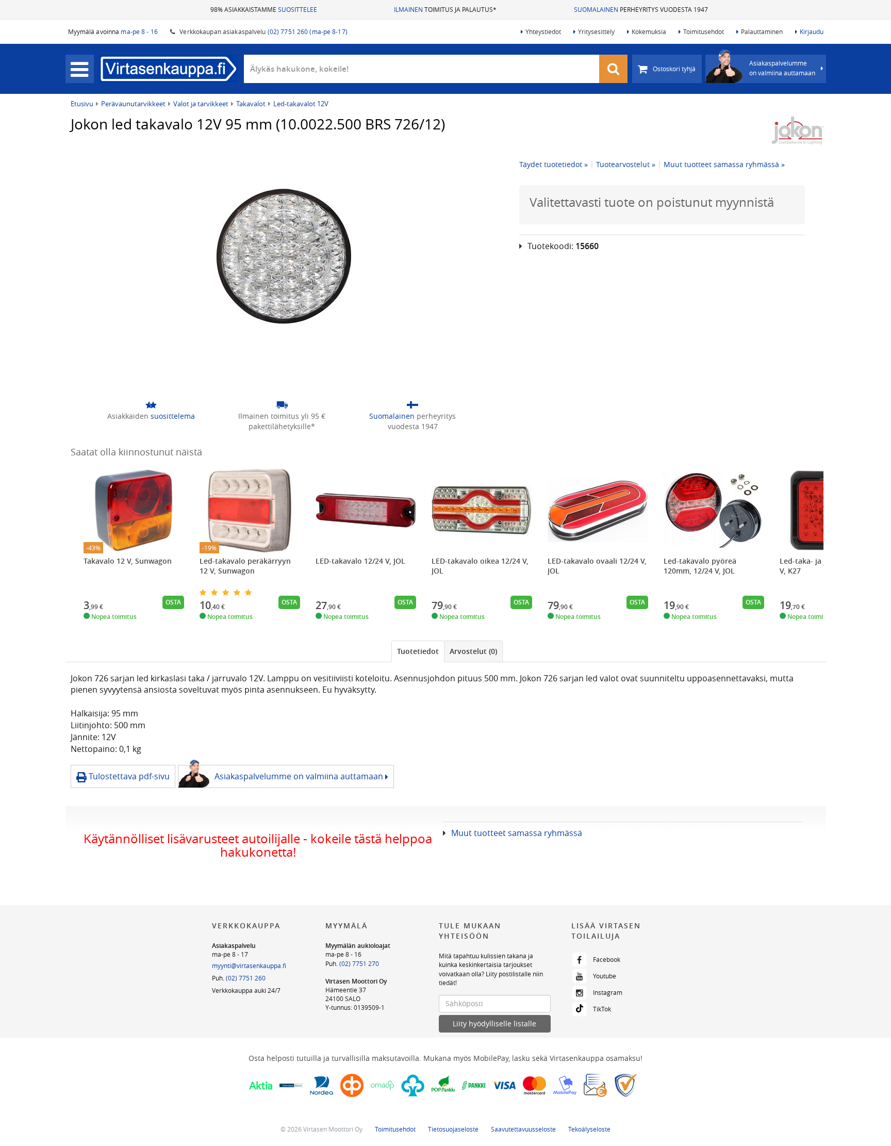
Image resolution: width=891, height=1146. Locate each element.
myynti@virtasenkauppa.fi (249, 965)
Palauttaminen (762, 31)
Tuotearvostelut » (625, 164)
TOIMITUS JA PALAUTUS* (445, 9)
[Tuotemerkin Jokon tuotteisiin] (797, 130)
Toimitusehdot (703, 31)
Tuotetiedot (418, 651)
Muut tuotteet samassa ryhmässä (516, 833)
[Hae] (613, 69)
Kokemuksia (649, 31)
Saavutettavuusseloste (523, 1129)
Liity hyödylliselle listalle (494, 1023)
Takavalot (251, 103)
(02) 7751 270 (359, 963)
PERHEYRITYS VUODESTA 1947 (641, 9)
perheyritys (412, 421)
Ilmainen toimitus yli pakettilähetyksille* (281, 421)
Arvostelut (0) (473, 651)
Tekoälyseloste (589, 1129)
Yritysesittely (596, 31)
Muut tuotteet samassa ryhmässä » (724, 164)
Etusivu (82, 103)
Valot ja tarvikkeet (200, 103)
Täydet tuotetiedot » (553, 164)
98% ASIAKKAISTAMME (263, 9)
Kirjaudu (811, 31)
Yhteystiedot (543, 31)
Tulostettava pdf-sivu (128, 776)
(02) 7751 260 (246, 978)
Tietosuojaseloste (453, 1129)
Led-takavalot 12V (300, 103)
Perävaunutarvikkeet (133, 103)
